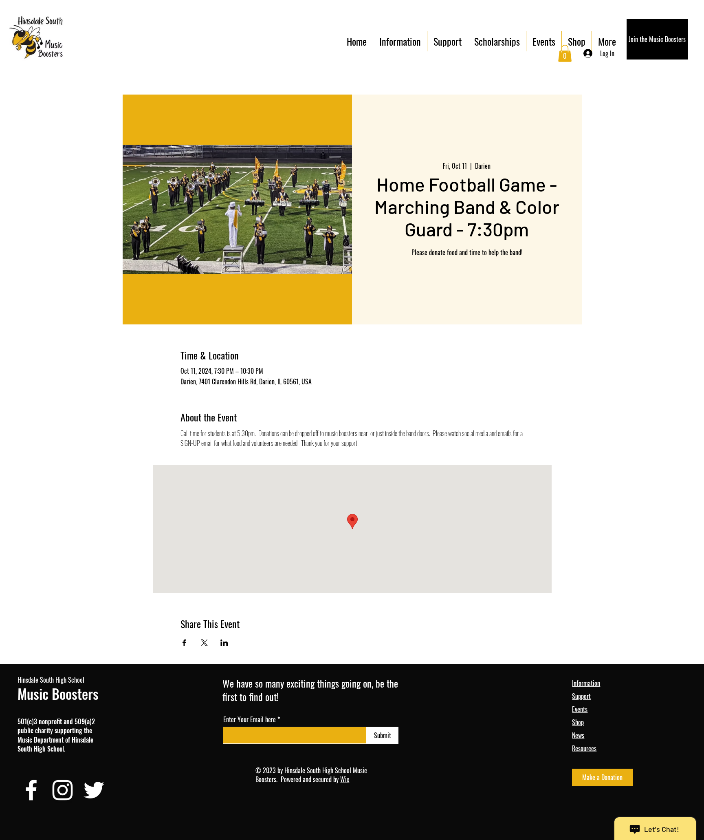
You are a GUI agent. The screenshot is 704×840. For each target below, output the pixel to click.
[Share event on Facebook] (184, 642)
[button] (565, 53)
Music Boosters (58, 693)
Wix (344, 779)
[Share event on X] (204, 642)
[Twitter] (94, 790)
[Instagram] (62, 790)
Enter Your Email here (249, 719)
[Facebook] (31, 790)
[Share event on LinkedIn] (224, 642)
